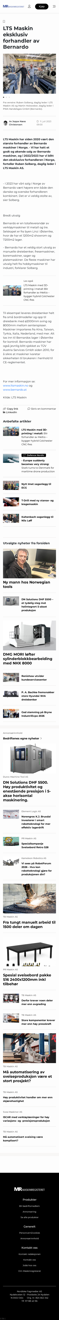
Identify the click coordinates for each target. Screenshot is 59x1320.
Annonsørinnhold (29, 1238)
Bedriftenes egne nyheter (21, 738)
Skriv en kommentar (43, 408)
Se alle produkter (30, 1217)
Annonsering (29, 1211)
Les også (28, 281)
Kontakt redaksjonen (30, 1254)
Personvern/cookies (29, 1232)
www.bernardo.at (15, 389)
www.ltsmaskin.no (15, 385)
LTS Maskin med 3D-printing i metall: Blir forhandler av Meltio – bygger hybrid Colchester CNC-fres (39, 292)
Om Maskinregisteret (29, 1271)
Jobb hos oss (29, 1265)
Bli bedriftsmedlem (29, 1206)
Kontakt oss (29, 1259)
